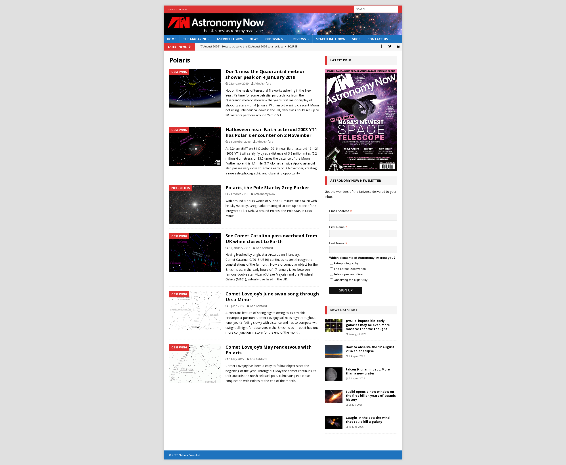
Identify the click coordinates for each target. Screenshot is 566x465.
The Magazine (195, 39)
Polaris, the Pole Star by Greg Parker (267, 188)
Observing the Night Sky (350, 280)
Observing (274, 39)
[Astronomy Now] (283, 33)
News (253, 39)
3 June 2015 (236, 306)
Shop (356, 39)
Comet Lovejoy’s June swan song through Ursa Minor (272, 296)
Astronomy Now (264, 194)
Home (171, 39)
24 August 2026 (357, 334)
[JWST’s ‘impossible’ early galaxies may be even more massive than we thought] (333, 325)
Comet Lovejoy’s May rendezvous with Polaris (269, 350)
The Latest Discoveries (350, 268)
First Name (338, 227)
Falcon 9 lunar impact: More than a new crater (368, 371)
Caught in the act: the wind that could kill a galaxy (368, 420)
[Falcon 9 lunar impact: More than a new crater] (333, 374)
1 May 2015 (236, 359)
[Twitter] (390, 46)
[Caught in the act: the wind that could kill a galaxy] (333, 422)
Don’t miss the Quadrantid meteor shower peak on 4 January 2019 (265, 74)
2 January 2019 (239, 83)
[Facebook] (381, 46)
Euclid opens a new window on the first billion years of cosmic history (371, 395)
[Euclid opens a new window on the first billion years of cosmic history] (333, 396)
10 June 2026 (356, 426)
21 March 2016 (238, 194)
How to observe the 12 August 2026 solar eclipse (370, 349)
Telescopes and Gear (348, 274)
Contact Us (377, 39)
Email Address (340, 211)
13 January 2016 (239, 248)
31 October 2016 (239, 142)
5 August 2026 (357, 378)
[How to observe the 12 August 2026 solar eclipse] (333, 351)
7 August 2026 (357, 356)
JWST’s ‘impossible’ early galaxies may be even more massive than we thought (368, 325)
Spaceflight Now (330, 39)
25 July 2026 (355, 404)
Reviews (299, 39)
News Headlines (343, 310)
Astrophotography (346, 263)
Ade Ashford (262, 83)
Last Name (338, 243)
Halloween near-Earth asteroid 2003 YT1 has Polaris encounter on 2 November (271, 132)
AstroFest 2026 (230, 39)
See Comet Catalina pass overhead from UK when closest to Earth (271, 238)
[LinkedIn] (398, 46)
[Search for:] (376, 9)
